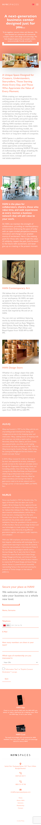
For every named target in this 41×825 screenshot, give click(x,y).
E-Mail (4, 632)
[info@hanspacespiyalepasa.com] (20, 790)
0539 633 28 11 (20, 776)
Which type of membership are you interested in (16, 657)
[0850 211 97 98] (20, 781)
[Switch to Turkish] (33, 5)
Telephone (6, 621)
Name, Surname (8, 610)
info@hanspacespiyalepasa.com (21, 792)
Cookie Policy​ (20, 821)
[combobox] (6, 625)
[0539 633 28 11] (20, 773)
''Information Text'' (11, 669)
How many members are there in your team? (18, 643)
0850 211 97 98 (20, 784)
